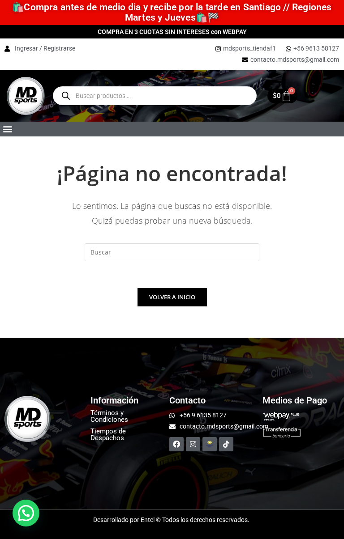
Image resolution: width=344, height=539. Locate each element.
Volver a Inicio (172, 297)
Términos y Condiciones (109, 416)
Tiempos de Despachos (108, 434)
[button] (7, 129)
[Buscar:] (172, 251)
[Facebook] (176, 444)
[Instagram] (193, 444)
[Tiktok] (226, 444)
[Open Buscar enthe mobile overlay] (155, 95)
